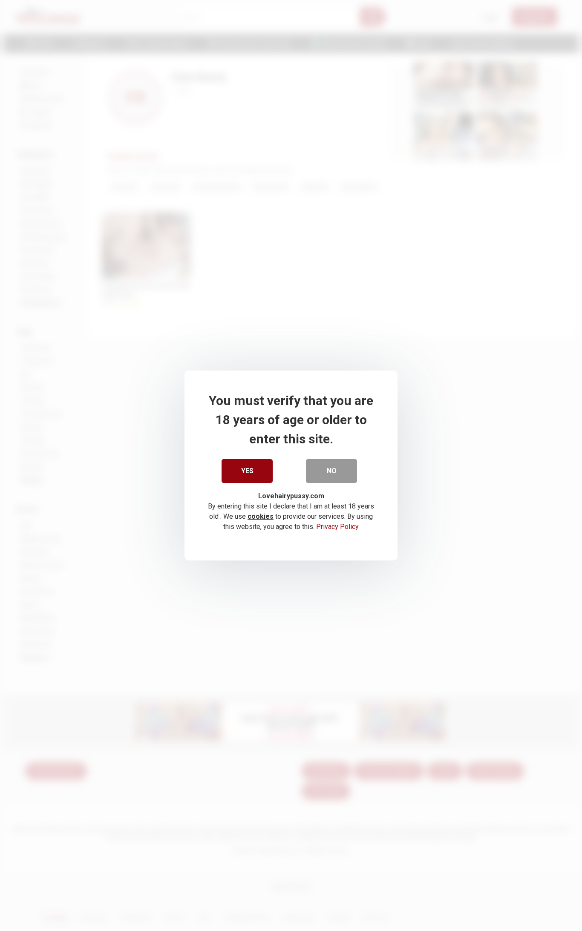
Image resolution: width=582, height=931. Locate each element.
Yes (247, 471)
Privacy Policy (337, 527)
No (332, 471)
